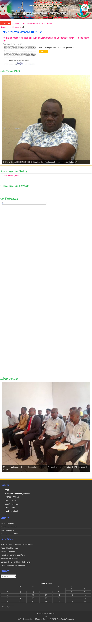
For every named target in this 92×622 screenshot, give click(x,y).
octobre (18, 27)
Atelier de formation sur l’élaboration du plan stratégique (32, 23)
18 (20, 598)
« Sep (3, 607)
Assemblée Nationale (9, 548)
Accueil (5, 27)
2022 (12, 27)
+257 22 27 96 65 (12, 497)
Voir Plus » (43, 51)
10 (7, 595)
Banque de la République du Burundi (16, 562)
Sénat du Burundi (8, 551)
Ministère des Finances (10, 558)
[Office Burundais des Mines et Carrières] (46, 9)
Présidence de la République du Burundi (17, 544)
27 (46, 601)
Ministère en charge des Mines (13, 555)
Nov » (9, 607)
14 (59, 595)
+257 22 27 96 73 (12, 501)
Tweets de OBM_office (11, 176)
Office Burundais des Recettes (13, 565)
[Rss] (46, 616)
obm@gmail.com (11, 504)
